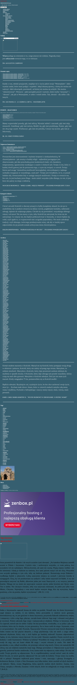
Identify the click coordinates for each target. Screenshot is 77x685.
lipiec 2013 (5, 320)
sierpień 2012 (5, 330)
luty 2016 (4, 288)
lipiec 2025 (5, 240)
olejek (51, 681)
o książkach (7, 13)
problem (4, 444)
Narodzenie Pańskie (9, 30)
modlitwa (6, 431)
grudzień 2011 (5, 339)
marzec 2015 (5, 300)
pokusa (48, 602)
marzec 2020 (5, 257)
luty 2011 (4, 350)
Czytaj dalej (6, 600)
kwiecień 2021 (5, 254)
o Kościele (5, 198)
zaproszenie (5, 456)
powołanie (6, 441)
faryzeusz (38, 602)
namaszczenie (46, 681)
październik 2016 (6, 280)
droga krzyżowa (6, 416)
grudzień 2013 (5, 314)
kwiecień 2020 (5, 256)
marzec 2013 (5, 323)
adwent (4, 408)
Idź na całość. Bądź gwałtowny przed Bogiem (14, 606)
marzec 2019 (5, 265)
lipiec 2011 (5, 345)
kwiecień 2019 (5, 264)
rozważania (4, 448)
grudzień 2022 (5, 250)
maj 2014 (4, 309)
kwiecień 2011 (5, 348)
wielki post (5, 454)
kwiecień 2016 (5, 286)
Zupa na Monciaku (6, 114)
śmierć (5, 460)
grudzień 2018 (5, 266)
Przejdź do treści (3, 0)
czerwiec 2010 (5, 359)
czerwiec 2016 (5, 284)
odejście (4, 437)
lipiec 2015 (5, 296)
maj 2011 (4, 347)
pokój (4, 440)
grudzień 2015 (5, 291)
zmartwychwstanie (6, 458)
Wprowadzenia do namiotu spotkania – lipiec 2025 (12, 76)
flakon (35, 681)
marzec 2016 (5, 287)
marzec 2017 (5, 274)
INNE (4, 11)
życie (4, 463)
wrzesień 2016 (5, 281)
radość (4, 446)
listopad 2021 (5, 253)
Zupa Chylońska (6, 115)
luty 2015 (4, 301)
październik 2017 (6, 269)
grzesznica (38, 681)
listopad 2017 (5, 268)
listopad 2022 (5, 251)
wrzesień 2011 (5, 342)
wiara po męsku (8, 17)
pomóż (6, 19)
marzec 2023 (5, 248)
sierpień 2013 (5, 319)
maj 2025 (4, 242)
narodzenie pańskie (5, 434)
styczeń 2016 (5, 289)
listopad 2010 (5, 353)
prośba (4, 445)
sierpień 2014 (5, 306)
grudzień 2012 (5, 326)
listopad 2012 (5, 327)
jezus (4, 423)
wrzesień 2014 (5, 305)
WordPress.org (5, 488)
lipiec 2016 (5, 283)
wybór (4, 455)
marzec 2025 (5, 243)
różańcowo (7, 23)
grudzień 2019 (5, 258)
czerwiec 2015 (5, 297)
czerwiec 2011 (5, 346)
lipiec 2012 (5, 332)
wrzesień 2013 (5, 318)
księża (45, 602)
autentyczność (26, 681)
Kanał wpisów (5, 486)
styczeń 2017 (5, 277)
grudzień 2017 (5, 267)
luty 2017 (4, 275)
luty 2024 (4, 246)
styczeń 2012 (5, 338)
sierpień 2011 (5, 343)
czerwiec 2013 (5, 321)
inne (4, 197)
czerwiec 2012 (5, 333)
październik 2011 (6, 341)
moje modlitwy (8, 22)
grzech (4, 420)
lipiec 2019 (5, 261)
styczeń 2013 (5, 325)
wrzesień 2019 (5, 259)
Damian (4, 147)
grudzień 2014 (5, 303)
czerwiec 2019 (5, 262)
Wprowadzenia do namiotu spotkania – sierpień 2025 (13, 73)
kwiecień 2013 (5, 322)
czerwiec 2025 (5, 241)
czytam (6, 14)
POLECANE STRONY (7, 15)
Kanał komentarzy (6, 487)
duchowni (34, 602)
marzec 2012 (5, 336)
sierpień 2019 (5, 260)
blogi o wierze (8, 16)
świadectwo (5, 461)
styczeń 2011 (5, 351)
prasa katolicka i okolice (9, 21)
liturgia (6, 26)
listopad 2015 (5, 292)
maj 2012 (4, 334)
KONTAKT (5, 33)
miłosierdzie (5, 428)
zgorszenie (55, 602)
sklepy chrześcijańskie (9, 20)
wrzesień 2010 (5, 355)
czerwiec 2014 (5, 308)
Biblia (6, 25)
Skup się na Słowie (6, 541)
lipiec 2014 (5, 307)
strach (4, 449)
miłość (4, 429)
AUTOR (4, 32)
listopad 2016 (5, 279)
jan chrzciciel (5, 421)
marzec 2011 (5, 349)
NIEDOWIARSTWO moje (5, 3)
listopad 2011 (5, 340)
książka (4, 426)
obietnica (5, 435)
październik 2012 (6, 328)
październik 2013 (6, 316)
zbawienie (5, 457)
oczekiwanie (5, 436)
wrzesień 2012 (5, 329)
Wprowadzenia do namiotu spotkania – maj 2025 (12, 77)
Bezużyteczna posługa (10, 148)
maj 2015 (4, 298)
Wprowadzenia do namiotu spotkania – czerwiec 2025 (13, 75)
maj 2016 (4, 285)
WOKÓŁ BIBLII (6, 9)
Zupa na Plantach (6, 117)
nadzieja (5, 433)
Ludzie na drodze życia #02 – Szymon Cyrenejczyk (16, 146)
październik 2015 (6, 293)
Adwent (6, 28)
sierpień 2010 (5, 356)
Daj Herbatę (5, 116)
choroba (4, 411)
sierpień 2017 (5, 271)
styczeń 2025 (5, 245)
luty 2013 (4, 324)
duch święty (4, 417)
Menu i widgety (3, 7)
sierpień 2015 (5, 295)
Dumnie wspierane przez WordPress (7, 683)
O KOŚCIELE (6, 10)
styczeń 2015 (5, 302)
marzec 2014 (5, 311)
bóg (4, 410)
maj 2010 (4, 360)
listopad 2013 (5, 315)
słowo (51, 602)
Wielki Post (7, 29)
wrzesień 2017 (5, 270)
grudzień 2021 (5, 252)
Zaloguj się (5, 485)
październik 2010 (6, 354)
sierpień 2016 (5, 282)
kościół (4, 425)
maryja (4, 427)
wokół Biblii (5, 200)
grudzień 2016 (5, 278)
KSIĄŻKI (5, 12)
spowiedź (7, 24)
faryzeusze (4, 418)
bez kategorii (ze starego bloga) (9, 196)
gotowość (5, 419)
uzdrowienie (5, 450)
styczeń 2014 (5, 313)
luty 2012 (4, 337)
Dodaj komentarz (64, 602)
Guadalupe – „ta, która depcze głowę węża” (14, 150)
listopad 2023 (5, 247)
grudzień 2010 (5, 352)
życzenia (4, 464)
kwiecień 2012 (5, 335)
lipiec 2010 (5, 357)
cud (4, 412)
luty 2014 (4, 312)
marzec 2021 (5, 255)
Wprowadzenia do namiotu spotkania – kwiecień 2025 (13, 78)
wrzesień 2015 (5, 294)
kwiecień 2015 (5, 299)
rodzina (4, 447)
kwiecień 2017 (5, 273)
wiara (6, 27)
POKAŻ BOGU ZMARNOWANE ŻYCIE (15, 147)
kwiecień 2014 (5, 310)
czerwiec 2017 (5, 272)
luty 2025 (4, 244)
